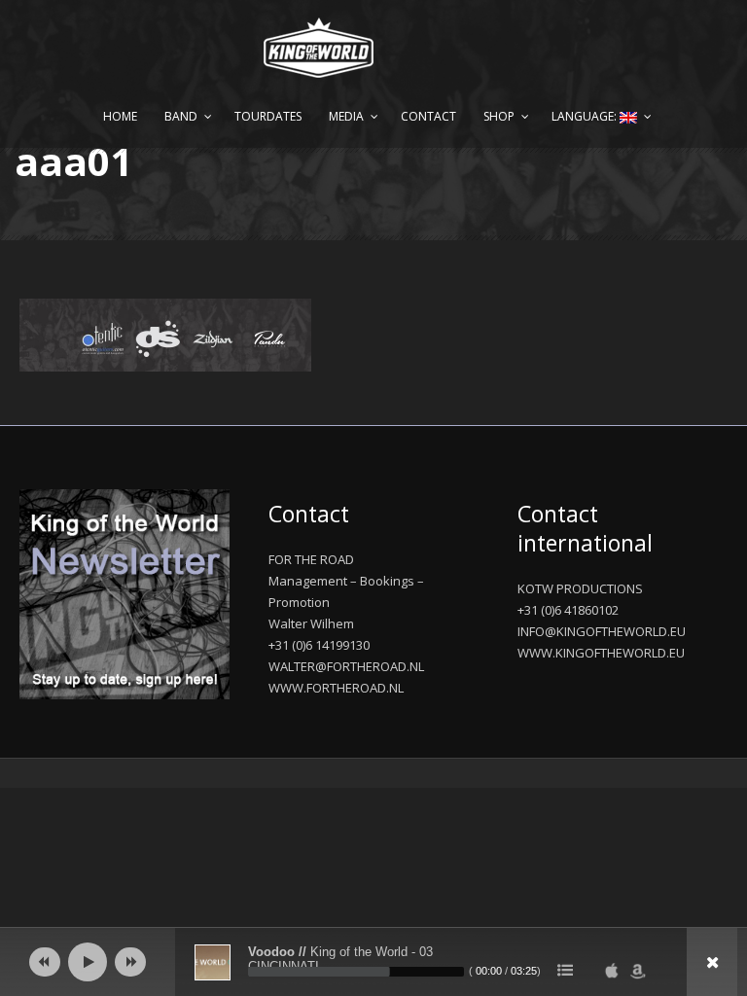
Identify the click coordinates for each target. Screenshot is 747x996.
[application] (373, 962)
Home (120, 116)
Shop (499, 116)
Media (346, 116)
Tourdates (268, 116)
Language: (585, 116)
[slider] (356, 972)
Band (180, 116)
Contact (428, 116)
